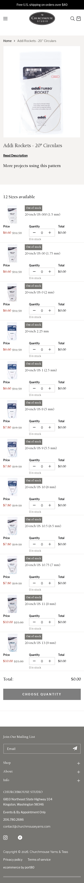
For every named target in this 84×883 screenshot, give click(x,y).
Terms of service (39, 859)
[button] (72, 18)
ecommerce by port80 (18, 867)
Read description (15, 155)
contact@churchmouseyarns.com (26, 826)
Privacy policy (12, 859)
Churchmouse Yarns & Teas (49, 852)
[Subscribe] (75, 749)
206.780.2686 (13, 819)
